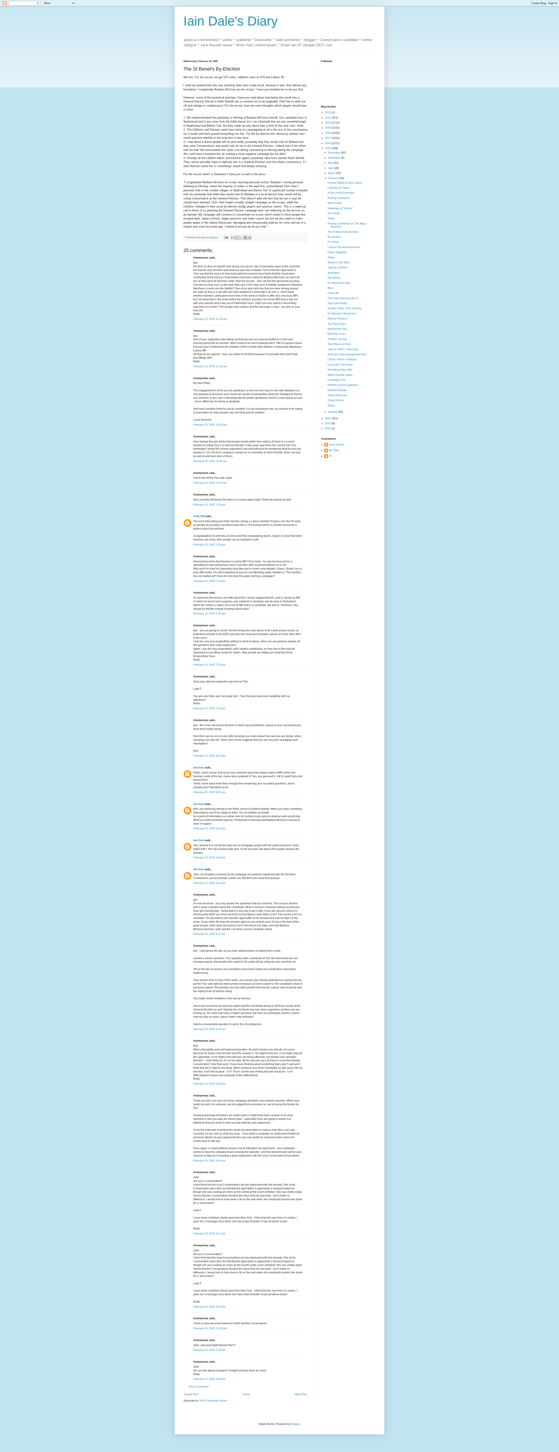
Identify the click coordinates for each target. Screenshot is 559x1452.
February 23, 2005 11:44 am (210, 366)
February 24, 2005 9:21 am (209, 1233)
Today (331, 218)
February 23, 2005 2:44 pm (209, 581)
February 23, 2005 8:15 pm (209, 792)
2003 (328, 423)
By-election (334, 236)
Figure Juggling (337, 252)
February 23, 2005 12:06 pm (210, 482)
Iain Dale (198, 767)
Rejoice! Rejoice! (338, 318)
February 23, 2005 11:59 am (210, 461)
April (331, 168)
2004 (328, 418)
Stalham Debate (337, 390)
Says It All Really (337, 303)
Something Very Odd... (341, 369)
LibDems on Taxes (339, 187)
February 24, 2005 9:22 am (209, 1306)
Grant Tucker (336, 444)
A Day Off (333, 293)
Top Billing (334, 277)
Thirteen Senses (337, 339)
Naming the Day (337, 328)
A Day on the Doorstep (341, 192)
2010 (328, 122)
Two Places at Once (339, 344)
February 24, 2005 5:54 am (209, 1083)
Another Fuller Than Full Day (345, 308)
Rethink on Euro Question (343, 385)
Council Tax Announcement (344, 247)
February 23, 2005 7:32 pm (209, 664)
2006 (328, 143)
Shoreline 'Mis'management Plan (347, 354)
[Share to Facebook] (245, 237)
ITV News (333, 241)
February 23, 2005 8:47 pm (209, 934)
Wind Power (335, 203)
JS (330, 456)
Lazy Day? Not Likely (340, 364)
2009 (328, 127)
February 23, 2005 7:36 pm (209, 708)
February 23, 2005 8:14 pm (209, 755)
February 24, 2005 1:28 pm (209, 1350)
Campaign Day (336, 380)
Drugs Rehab (335, 400)
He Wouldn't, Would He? (342, 313)
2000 (328, 428)
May (331, 162)
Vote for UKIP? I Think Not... (344, 349)
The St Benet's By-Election (343, 231)
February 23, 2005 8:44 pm (209, 883)
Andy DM (199, 516)
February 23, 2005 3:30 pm (209, 613)
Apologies (334, 272)
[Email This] (233, 237)
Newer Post (191, 1394)
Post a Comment (199, 1386)
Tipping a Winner (338, 267)
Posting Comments (339, 198)
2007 (328, 138)
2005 (328, 148)
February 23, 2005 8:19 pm (209, 828)
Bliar (330, 288)
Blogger (295, 1424)
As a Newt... (335, 213)
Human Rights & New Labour (345, 182)
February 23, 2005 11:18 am (210, 319)
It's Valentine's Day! (339, 283)
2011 (328, 117)
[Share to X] (241, 237)
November (334, 157)
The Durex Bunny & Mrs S (343, 298)
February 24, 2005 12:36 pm (210, 1328)
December (334, 152)
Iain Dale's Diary (230, 21)
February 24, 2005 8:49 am (209, 1160)
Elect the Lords (336, 333)
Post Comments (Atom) (213, 1400)
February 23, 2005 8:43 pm (209, 857)
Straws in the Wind (339, 262)
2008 (328, 133)
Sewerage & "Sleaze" (340, 208)
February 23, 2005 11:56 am (210, 424)
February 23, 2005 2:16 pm (209, 544)
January (333, 411)
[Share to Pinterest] (249, 237)
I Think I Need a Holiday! (342, 359)
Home (246, 1394)
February (333, 178)
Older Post (300, 1394)
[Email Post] (226, 237)
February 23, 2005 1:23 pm (209, 504)
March (332, 173)
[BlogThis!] (237, 237)
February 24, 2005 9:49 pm (209, 1379)
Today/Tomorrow (337, 395)
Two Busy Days (337, 323)
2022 (328, 112)
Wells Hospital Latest (340, 374)
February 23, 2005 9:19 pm (209, 1029)
